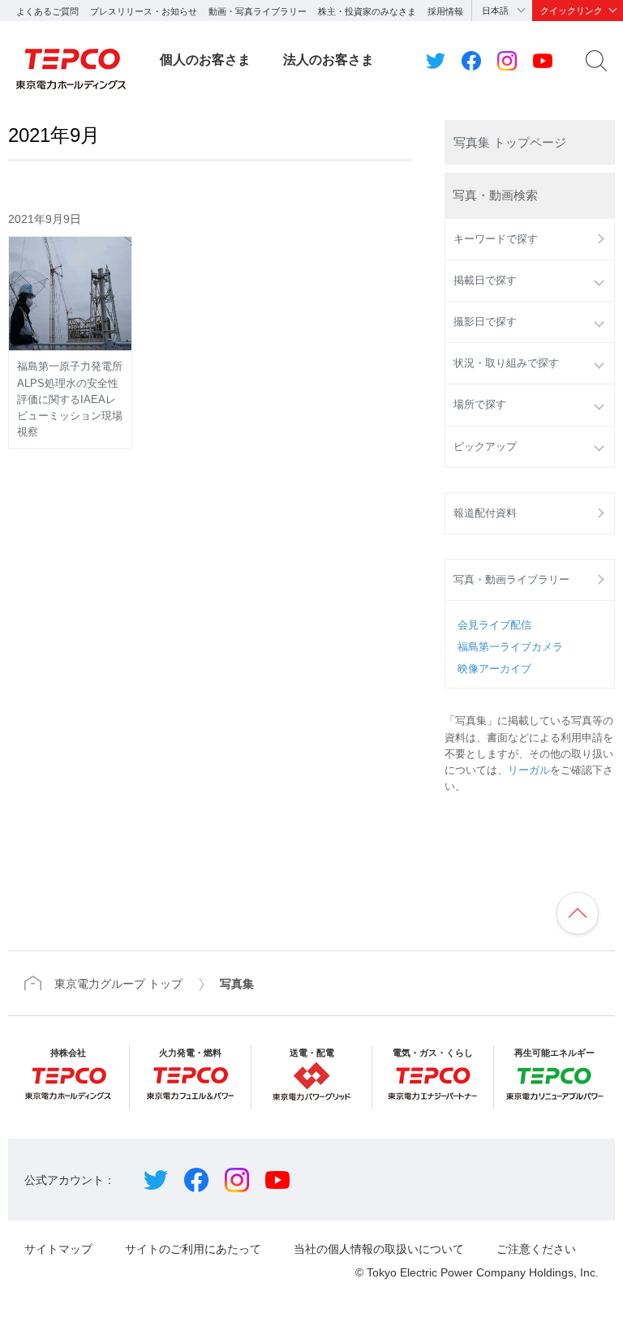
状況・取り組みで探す (506, 363)
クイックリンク (571, 10)
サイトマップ (58, 1248)
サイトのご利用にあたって (193, 1248)
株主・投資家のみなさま (367, 11)
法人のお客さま (328, 59)
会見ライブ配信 (494, 625)
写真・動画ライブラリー (511, 580)
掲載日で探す (485, 280)
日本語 (495, 10)
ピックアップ (485, 447)
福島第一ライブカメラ (510, 647)
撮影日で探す (485, 322)
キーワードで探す (495, 239)
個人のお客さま (205, 59)
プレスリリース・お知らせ (143, 11)
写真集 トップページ (509, 142)
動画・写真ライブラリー (257, 11)
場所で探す (479, 404)
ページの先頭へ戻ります (577, 913)
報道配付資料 (485, 513)
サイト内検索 (596, 60)
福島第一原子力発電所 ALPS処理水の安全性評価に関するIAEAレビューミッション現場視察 (74, 399)
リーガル (529, 770)
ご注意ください (536, 1248)
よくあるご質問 (47, 11)
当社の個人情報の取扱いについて (379, 1248)
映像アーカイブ (494, 669)
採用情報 (445, 11)
